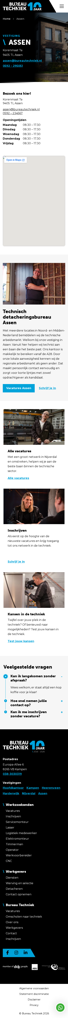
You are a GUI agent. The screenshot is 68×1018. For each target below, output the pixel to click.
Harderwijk (11, 793)
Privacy (34, 1005)
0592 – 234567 (13, 113)
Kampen (33, 788)
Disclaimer (34, 999)
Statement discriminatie (34, 994)
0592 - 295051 (13, 66)
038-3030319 (12, 774)
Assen (20, 18)
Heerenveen (51, 788)
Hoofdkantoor (13, 788)
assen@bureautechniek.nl (22, 60)
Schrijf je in (47, 388)
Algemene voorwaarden (34, 988)
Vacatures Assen (18, 388)
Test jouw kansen (21, 641)
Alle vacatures (18, 478)
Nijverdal (28, 793)
